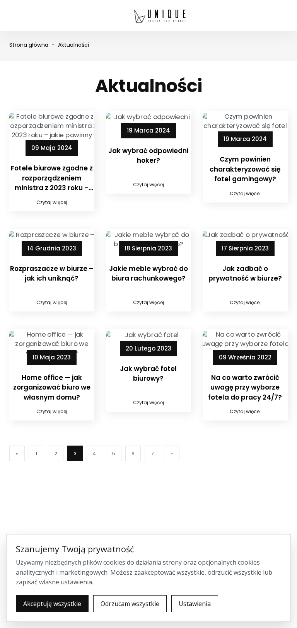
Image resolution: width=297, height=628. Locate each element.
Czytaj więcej (51, 202)
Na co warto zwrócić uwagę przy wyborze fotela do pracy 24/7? (245, 387)
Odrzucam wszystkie (130, 603)
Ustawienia (195, 603)
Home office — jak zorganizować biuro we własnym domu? (51, 387)
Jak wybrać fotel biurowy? (148, 373)
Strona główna (28, 45)
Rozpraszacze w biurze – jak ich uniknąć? (51, 273)
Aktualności (73, 45)
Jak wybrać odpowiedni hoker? (148, 155)
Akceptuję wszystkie (52, 603)
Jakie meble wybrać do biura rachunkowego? (148, 273)
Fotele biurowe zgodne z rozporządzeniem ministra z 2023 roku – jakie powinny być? (52, 178)
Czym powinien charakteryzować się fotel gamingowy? (245, 169)
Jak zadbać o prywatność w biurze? (245, 273)
